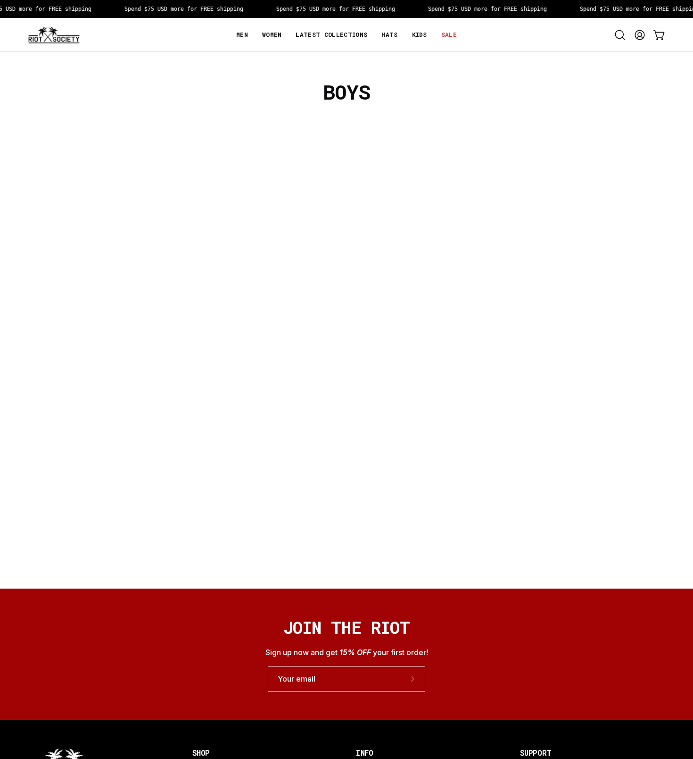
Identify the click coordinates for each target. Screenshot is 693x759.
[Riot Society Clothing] (54, 34)
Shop (201, 753)
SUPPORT (536, 753)
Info (364, 753)
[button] (419, 34)
